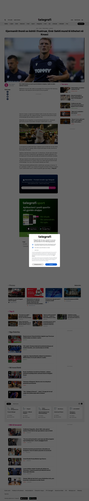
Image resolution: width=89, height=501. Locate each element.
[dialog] (44, 250)
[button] (44, 250)
